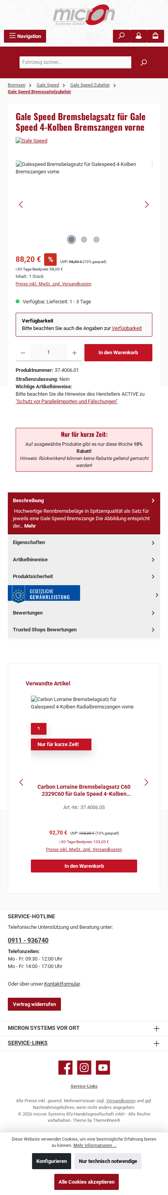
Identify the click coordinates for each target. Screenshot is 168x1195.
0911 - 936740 (28, 940)
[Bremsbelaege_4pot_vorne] (84, 204)
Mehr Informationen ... (95, 1145)
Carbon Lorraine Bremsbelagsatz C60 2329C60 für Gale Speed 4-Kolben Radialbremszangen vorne (84, 790)
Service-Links (28, 1043)
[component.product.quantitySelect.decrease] (23, 352)
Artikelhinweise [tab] (30, 559)
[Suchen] (121, 36)
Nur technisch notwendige (108, 1161)
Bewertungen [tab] (28, 613)
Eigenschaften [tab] (29, 542)
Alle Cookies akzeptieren (86, 1182)
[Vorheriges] (21, 204)
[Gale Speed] (84, 140)
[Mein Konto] (138, 36)
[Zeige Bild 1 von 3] (71, 239)
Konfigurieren (51, 1161)
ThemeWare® (106, 1120)
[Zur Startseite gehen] (84, 15)
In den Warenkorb (118, 352)
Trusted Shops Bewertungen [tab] (45, 630)
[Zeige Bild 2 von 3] (84, 239)
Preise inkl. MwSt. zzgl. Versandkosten (53, 284)
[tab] (84, 513)
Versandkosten (121, 1100)
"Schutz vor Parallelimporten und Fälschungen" (67, 401)
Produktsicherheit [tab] (33, 576)
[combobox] (86, 62)
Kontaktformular (62, 984)
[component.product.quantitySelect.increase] (74, 352)
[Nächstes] (146, 204)
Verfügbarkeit (127, 328)
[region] (84, 204)
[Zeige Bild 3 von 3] (96, 239)
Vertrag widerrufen (34, 1004)
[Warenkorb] (155, 36)
